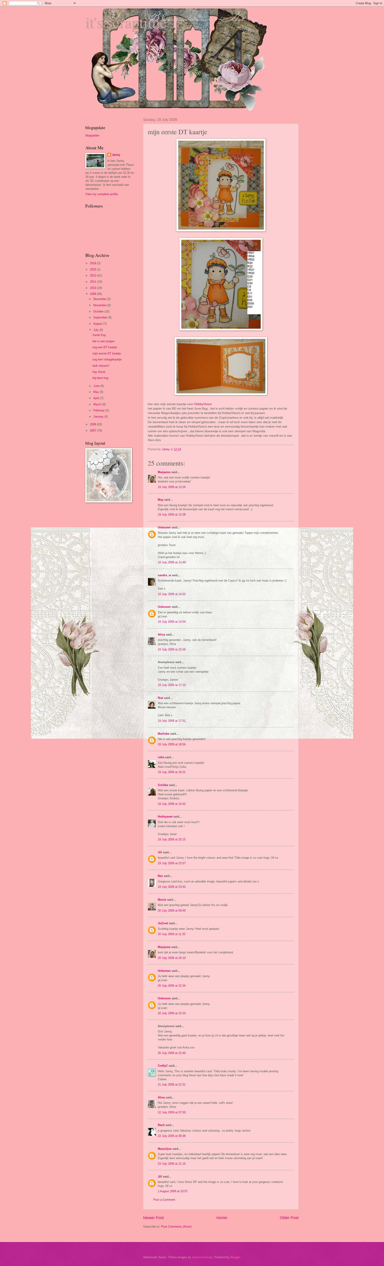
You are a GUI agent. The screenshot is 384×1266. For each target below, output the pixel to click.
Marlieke (163, 733)
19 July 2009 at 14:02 (172, 594)
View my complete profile (101, 194)
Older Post (289, 1218)
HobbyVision (203, 404)
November (100, 305)
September (100, 317)
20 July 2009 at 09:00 (172, 910)
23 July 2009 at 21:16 (172, 1163)
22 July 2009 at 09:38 (172, 1136)
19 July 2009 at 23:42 (172, 886)
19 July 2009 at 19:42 (172, 804)
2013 (93, 275)
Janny (116, 154)
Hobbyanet (165, 816)
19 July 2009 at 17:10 (172, 685)
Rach (161, 1125)
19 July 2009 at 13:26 (172, 487)
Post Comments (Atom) (176, 1226)
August (98, 323)
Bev (160, 876)
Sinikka (163, 785)
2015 (93, 269)
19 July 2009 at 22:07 (172, 863)
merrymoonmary (202, 1257)
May (160, 499)
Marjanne (164, 472)
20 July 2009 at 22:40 (172, 1053)
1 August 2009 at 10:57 (173, 1191)
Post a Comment (164, 1199)
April (96, 398)
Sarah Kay (99, 335)
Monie (162, 899)
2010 (93, 288)
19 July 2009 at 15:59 (172, 649)
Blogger (235, 1257)
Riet (160, 698)
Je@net (163, 923)
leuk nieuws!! (100, 365)
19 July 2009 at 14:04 (172, 621)
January (98, 416)
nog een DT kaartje (104, 347)
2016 (93, 263)
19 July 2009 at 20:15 (172, 839)
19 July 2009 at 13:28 (172, 514)
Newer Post (153, 1218)
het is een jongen (103, 341)
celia (161, 757)
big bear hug (100, 378)
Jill (160, 852)
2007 (93, 430)
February (99, 410)
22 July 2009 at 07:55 (172, 1112)
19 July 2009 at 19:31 (172, 772)
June (96, 386)
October (98, 311)
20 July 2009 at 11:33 (171, 934)
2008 (93, 424)
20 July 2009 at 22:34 (172, 985)
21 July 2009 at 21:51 (172, 1084)
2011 (93, 281)
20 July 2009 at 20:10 (172, 958)
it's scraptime (126, 22)
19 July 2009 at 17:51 (172, 720)
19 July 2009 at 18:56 (172, 744)
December (100, 299)
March (97, 404)
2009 (93, 294)
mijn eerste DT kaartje (106, 353)
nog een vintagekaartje (107, 359)
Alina (161, 634)
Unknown (164, 527)
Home (221, 1218)
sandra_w (164, 575)
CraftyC (163, 1065)
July (96, 330)
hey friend (98, 372)
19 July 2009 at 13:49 (172, 562)
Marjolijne (165, 1148)
